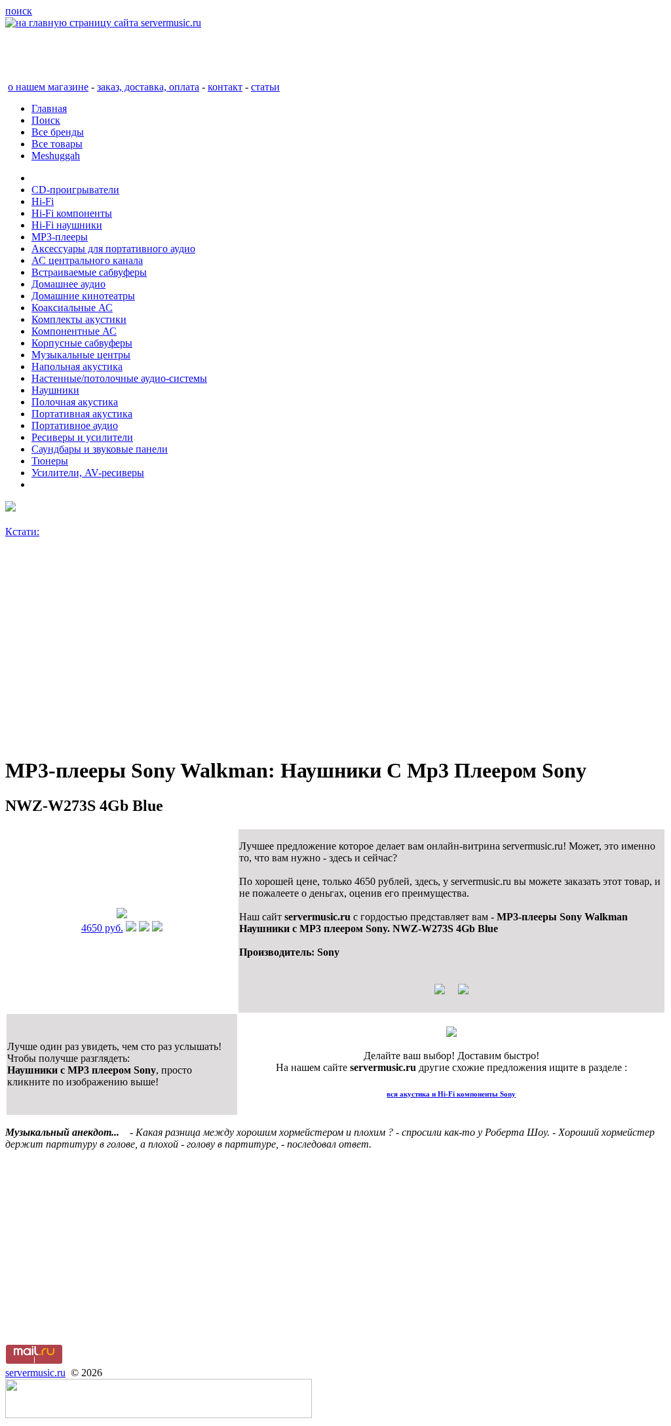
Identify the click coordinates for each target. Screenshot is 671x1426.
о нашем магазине (48, 86)
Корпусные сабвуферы (81, 342)
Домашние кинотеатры (83, 295)
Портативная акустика (81, 413)
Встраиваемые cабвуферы (89, 272)
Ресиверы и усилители (82, 437)
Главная (49, 108)
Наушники (55, 390)
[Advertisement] (335, 653)
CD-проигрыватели (75, 189)
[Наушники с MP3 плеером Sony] (122, 914)
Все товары (57, 143)
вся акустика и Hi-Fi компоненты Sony (451, 1094)
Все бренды (57, 132)
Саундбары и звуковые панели (99, 449)
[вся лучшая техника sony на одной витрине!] (10, 508)
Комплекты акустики (78, 319)
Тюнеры (49, 460)
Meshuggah (55, 155)
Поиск (45, 120)
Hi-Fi (42, 201)
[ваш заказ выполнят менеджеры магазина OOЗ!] (451, 1033)
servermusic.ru (35, 1372)
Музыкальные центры (80, 354)
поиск (18, 10)
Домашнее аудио (68, 284)
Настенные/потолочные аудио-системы (119, 378)
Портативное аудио (74, 425)
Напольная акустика (77, 366)
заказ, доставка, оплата (148, 86)
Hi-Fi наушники (66, 225)
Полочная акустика (74, 401)
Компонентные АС (74, 331)
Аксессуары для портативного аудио (113, 248)
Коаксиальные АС (72, 307)
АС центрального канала (87, 260)
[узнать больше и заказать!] (131, 927)
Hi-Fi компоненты (71, 213)
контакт (225, 86)
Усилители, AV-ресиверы (87, 472)
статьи (265, 86)
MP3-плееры (59, 236)
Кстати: (22, 531)
